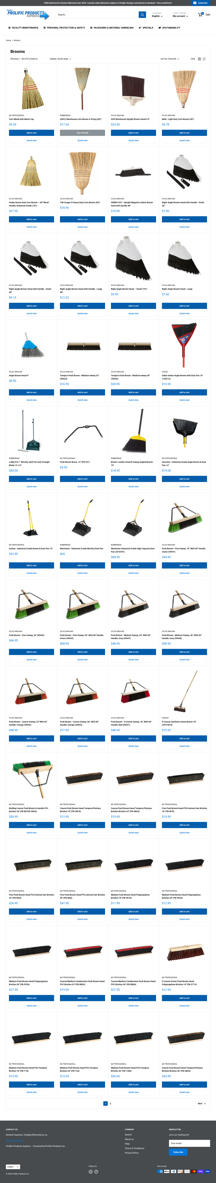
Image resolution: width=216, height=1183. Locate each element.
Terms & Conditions (134, 1148)
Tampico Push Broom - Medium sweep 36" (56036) (130, 377)
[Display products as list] (204, 59)
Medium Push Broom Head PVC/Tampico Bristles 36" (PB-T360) (130, 1069)
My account (179, 16)
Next (200, 1103)
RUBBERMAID (65, 115)
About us (129, 1139)
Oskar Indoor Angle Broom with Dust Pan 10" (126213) (182, 377)
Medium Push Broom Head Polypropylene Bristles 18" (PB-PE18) (130, 896)
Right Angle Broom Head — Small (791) (129, 289)
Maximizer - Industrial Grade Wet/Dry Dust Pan (81, 548)
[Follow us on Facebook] (91, 1172)
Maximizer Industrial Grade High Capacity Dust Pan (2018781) (133, 550)
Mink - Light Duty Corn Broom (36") (178, 119)
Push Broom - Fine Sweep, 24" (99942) (26, 635)
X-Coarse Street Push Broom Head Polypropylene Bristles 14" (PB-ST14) (179, 983)
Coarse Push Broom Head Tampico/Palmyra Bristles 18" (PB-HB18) (80, 810)
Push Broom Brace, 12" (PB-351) (75, 462)
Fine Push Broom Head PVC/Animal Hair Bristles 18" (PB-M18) (184, 810)
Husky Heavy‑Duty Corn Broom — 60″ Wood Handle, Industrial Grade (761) (29, 204)
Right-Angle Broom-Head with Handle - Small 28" (183, 204)
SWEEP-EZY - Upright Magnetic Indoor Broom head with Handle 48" (132, 204)
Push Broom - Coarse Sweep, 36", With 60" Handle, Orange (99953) (79, 723)
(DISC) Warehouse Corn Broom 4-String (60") (80, 119)
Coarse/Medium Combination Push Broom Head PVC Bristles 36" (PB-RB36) (133, 983)
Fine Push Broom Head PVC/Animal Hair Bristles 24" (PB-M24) (31, 896)
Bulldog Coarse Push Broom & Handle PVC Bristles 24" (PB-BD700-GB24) (28, 810)
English (10, 1167)
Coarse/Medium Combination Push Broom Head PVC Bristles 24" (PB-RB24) (82, 983)
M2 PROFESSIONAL (16, 115)
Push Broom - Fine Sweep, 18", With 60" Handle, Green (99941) (184, 550)
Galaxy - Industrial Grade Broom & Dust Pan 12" (31, 548)
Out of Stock (82, 133)
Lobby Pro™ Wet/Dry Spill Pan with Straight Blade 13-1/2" (29, 463)
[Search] (142, 14)
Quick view (32, 140)
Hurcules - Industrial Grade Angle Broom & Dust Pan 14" (184, 463)
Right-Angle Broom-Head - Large (177, 289)
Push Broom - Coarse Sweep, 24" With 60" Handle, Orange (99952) (28, 723)
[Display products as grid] (199, 59)
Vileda (165, 372)
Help (127, 1143)
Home (8, 40)
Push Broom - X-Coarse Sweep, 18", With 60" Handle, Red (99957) (131, 723)
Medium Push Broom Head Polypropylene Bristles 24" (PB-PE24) (181, 896)
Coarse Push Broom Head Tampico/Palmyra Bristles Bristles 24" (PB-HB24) (131, 810)
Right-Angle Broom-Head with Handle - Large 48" (81, 290)
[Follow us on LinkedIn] (96, 1172)
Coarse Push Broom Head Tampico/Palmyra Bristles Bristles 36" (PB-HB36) (182, 1069)
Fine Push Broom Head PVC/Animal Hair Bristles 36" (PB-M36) (82, 896)
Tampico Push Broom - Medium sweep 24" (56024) (79, 377)
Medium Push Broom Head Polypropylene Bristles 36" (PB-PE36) (28, 983)
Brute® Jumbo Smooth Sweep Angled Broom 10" (132, 463)
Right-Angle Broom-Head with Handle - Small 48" (30, 290)
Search (128, 1134)
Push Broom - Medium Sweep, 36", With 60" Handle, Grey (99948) (182, 637)
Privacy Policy (132, 1153)
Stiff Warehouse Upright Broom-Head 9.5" (130, 119)
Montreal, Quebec (14, 1140)
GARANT (165, 718)
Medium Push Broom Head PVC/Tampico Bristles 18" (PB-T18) (28, 1069)
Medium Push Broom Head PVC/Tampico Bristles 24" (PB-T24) (79, 1069)
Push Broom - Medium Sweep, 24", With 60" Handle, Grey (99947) (131, 637)
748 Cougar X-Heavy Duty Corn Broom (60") (80, 202)
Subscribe (202, 3)
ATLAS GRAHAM (117, 115)
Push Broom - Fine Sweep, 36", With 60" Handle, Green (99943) (82, 637)
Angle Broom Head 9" (19, 375)
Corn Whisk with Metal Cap (21, 119)
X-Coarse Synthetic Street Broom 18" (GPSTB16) (179, 723)
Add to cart (31, 133)
